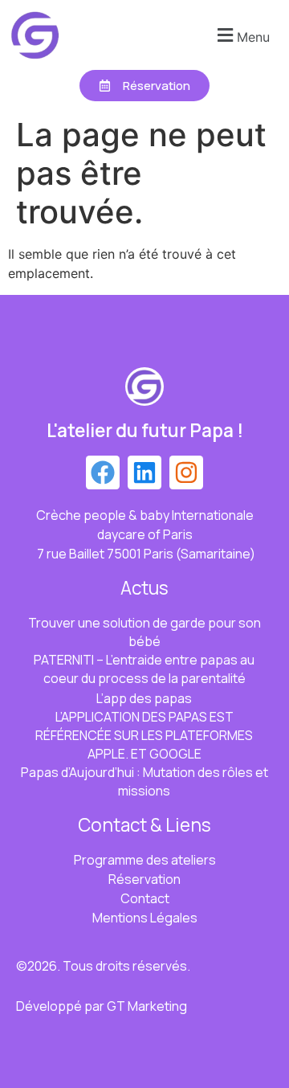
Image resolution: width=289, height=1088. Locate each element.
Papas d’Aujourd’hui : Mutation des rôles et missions (144, 781)
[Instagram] (186, 472)
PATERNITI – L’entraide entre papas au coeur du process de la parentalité (144, 669)
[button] (241, 35)
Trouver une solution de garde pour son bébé (144, 632)
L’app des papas (144, 698)
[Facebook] (103, 472)
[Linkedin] (144, 472)
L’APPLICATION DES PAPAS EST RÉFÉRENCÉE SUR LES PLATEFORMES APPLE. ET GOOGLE (144, 735)
